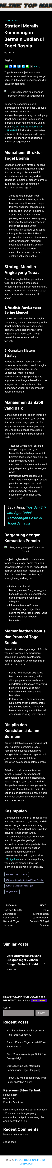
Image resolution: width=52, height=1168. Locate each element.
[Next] (44, 963)
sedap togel (10, 1142)
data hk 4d (9, 1098)
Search (7, 1007)
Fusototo (24, 1109)
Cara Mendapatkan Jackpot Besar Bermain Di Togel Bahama (39, 915)
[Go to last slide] (8, 963)
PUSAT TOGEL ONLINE (16, 874)
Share (37, 66)
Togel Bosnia (12, 891)
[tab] (20, 979)
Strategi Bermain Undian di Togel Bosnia (24, 880)
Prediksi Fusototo (13, 1102)
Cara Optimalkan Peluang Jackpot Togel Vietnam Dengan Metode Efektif (24, 960)
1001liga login (12, 859)
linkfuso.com (10, 1094)
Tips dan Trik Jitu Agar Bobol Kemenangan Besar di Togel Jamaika (12, 915)
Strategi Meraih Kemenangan (19, 886)
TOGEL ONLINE (10, 20)
